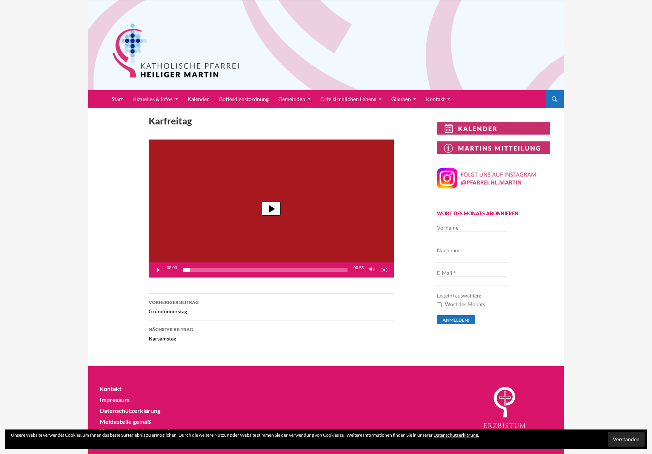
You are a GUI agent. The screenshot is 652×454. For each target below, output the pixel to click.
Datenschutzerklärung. (456, 435)
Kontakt (435, 99)
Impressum (114, 399)
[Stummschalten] (372, 270)
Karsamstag (171, 334)
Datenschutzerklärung (130, 410)
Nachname (449, 250)
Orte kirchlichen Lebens (348, 99)
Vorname (447, 227)
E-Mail (446, 273)
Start (117, 99)
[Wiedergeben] (158, 270)
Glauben (401, 99)
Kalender (198, 99)
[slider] (265, 270)
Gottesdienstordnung (244, 99)
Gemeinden (291, 99)
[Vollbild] (384, 270)
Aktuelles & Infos (152, 99)
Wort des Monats (464, 304)
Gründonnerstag (174, 306)
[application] (271, 209)
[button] (271, 208)
